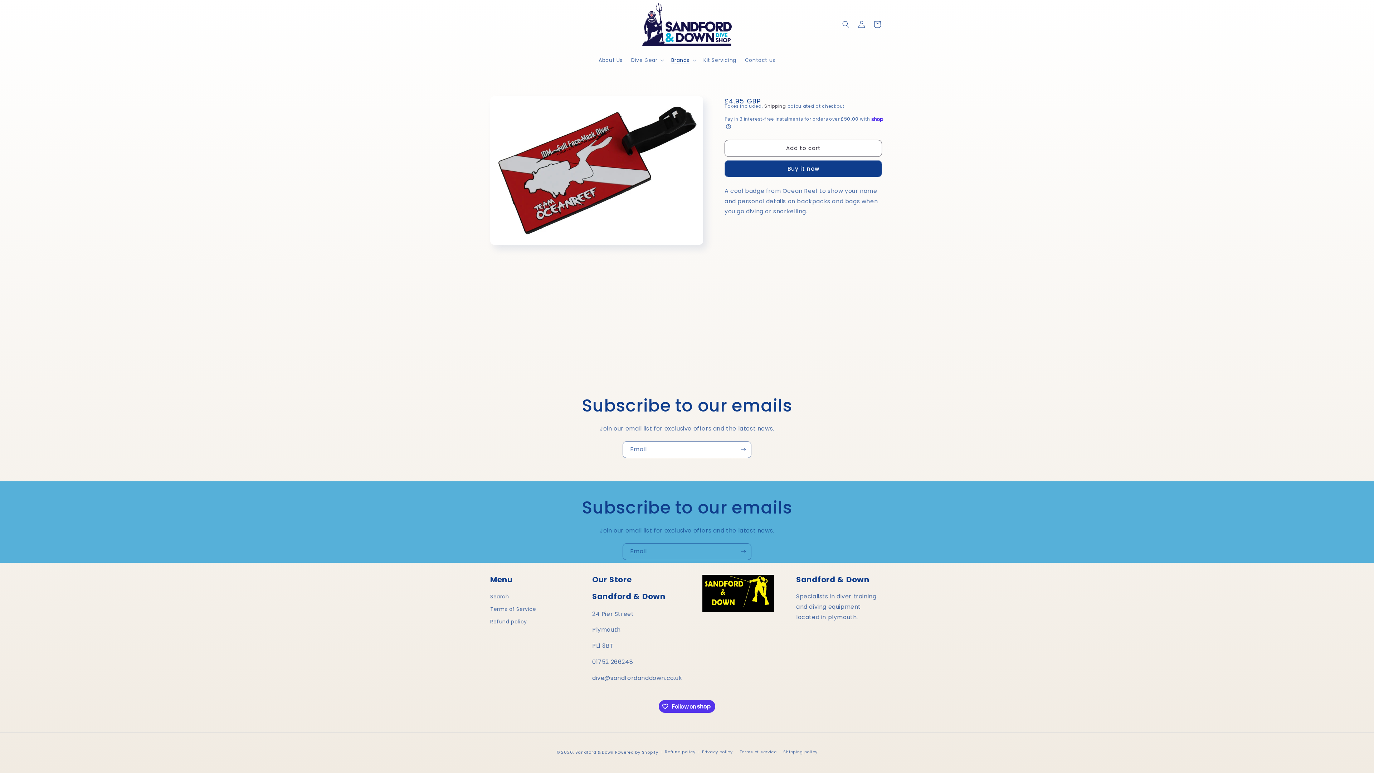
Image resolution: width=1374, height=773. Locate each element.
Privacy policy (717, 752)
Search (499, 596)
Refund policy (508, 621)
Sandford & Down (594, 752)
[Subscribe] (743, 449)
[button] (647, 60)
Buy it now (803, 168)
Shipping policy (800, 752)
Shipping (775, 106)
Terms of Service (513, 609)
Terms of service (758, 752)
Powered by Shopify (636, 752)
